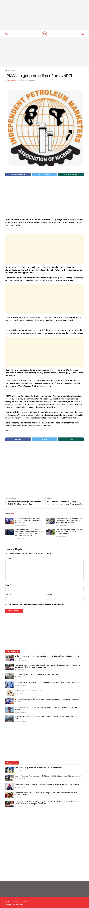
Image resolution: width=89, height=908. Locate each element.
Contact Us (25, 901)
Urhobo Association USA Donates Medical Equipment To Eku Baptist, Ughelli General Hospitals (48, 776)
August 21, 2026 (21, 685)
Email (8, 595)
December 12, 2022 (22, 693)
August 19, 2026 (21, 721)
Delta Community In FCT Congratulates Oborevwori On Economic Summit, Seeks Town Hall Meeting (69, 520)
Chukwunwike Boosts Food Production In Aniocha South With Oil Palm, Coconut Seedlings (69, 531)
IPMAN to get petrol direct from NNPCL (29, 691)
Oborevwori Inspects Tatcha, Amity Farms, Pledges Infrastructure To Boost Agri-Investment (28, 520)
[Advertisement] (44, 15)
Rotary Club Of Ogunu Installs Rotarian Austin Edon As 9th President (39, 768)
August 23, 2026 (21, 525)
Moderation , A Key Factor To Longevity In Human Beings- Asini (37, 674)
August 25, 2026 (21, 670)
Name (8, 585)
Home (7, 70)
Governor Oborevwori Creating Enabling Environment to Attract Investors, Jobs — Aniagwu (47, 784)
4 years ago (23, 80)
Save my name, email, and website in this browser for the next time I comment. (37, 604)
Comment (9, 558)
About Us (15, 901)
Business (13, 70)
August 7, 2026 (20, 538)
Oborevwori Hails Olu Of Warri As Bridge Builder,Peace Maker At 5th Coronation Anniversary (47, 682)
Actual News (11, 80)
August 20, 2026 (62, 525)
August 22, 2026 (21, 712)
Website (49, 595)
